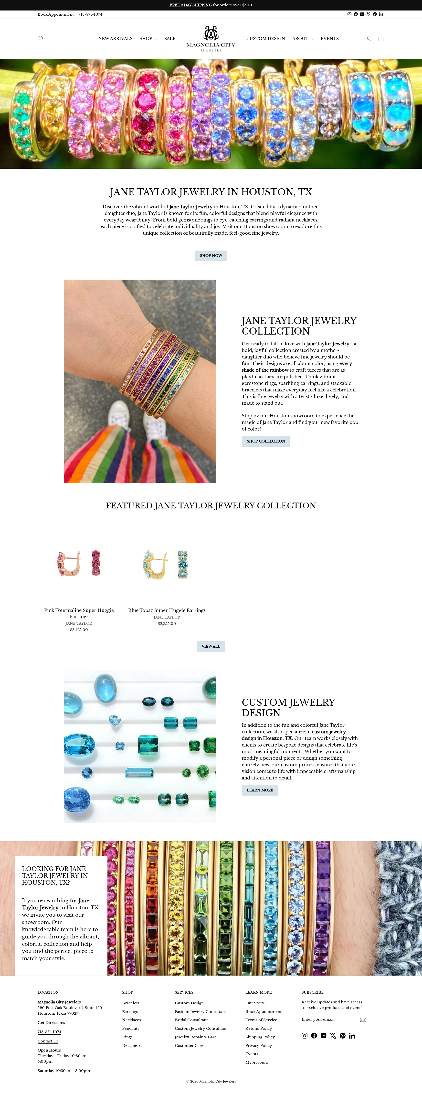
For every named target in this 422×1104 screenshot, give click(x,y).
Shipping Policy (260, 1037)
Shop (146, 38)
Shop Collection (266, 441)
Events (251, 1053)
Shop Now (211, 255)
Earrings (130, 1011)
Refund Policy (258, 1028)
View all (211, 646)
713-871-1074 (90, 14)
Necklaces (131, 1020)
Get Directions (51, 1022)
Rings (127, 1037)
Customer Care (189, 1045)
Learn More (260, 790)
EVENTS (330, 38)
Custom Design (265, 38)
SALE (170, 38)
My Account (256, 1062)
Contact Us (48, 1041)
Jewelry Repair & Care (196, 1037)
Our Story (254, 1003)
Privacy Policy (258, 1045)
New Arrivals (115, 38)
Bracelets (130, 1003)
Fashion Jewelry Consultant (200, 1011)
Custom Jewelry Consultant (201, 1028)
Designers (131, 1045)
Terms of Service (261, 1020)
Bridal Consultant (191, 1020)
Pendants (130, 1028)
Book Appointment (56, 14)
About (301, 38)
